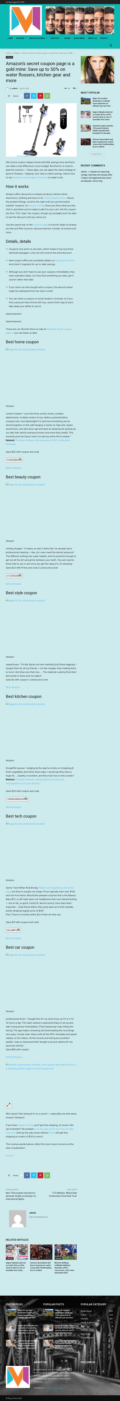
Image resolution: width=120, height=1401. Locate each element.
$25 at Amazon (13, 938)
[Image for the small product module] (41, 374)
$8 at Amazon (13, 687)
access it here (36, 205)
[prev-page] (8, 1280)
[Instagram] (89, 1371)
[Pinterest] (40, 96)
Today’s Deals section (54, 198)
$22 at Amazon (13, 807)
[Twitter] (34, 96)
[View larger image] (8, 1105)
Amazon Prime (25, 1125)
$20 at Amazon (13, 583)
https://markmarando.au (38, 1217)
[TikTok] (96, 1371)
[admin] (8, 88)
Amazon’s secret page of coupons (30, 177)
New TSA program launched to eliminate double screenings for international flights (21, 1196)
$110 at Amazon (14, 1057)
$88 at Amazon (13, 468)
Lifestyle (16, 53)
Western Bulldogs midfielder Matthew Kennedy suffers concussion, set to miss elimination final (64, 1268)
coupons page (40, 224)
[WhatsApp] (47, 96)
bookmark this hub (64, 260)
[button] (110, 45)
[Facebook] (27, 96)
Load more (96, 154)
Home (8, 53)
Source (9, 1155)
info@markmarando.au (54, 1388)
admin (15, 88)
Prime (52, 1132)
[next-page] (12, 1280)
